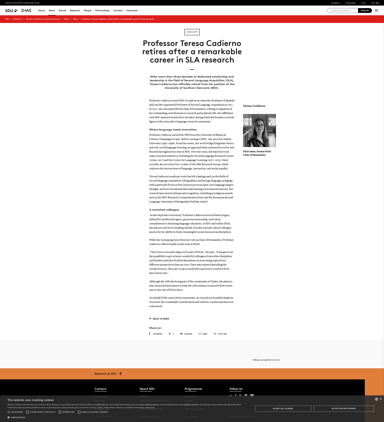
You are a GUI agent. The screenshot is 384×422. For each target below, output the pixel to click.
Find (363, 3)
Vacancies (132, 10)
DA (372, 2)
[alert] (192, 408)
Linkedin (188, 334)
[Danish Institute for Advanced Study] (26, 10)
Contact (118, 10)
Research (75, 10)
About (41, 10)
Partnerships (102, 10)
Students (335, 3)
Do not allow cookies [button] (344, 408)
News (52, 10)
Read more (150, 407)
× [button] (381, 399)
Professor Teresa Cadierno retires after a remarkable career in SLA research (118, 19)
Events (62, 10)
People (88, 10)
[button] (9, 412)
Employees (351, 3)
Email (205, 334)
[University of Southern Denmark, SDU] (11, 10)
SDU (7, 19)
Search (365, 10)
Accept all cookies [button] (283, 408)
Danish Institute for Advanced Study (22, 2)
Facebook (157, 334)
